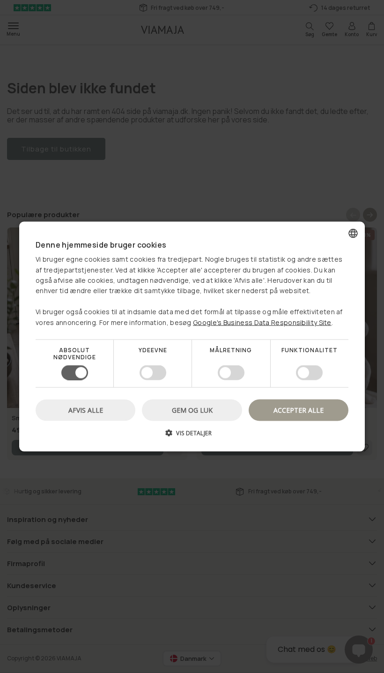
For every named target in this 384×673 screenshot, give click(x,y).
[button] (192, 436)
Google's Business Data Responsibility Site (262, 322)
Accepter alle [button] (298, 410)
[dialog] (192, 336)
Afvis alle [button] (85, 410)
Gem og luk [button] (192, 410)
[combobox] (353, 233)
